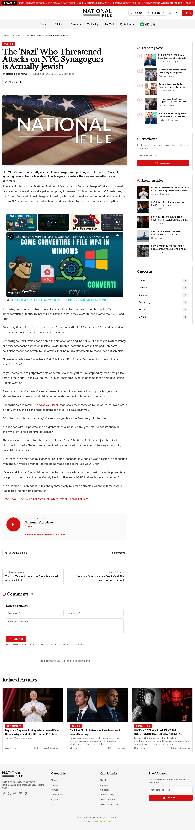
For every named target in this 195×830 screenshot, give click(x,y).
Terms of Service (108, 799)
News (43, 24)
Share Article (15, 82)
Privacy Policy (107, 794)
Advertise (105, 789)
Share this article (18, 553)
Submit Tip (158, 12)
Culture (75, 24)
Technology (93, 24)
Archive (128, 24)
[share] (117, 235)
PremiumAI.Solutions (101, 821)
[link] (11, 236)
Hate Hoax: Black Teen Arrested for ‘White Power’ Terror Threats (45, 499)
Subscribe (165, 163)
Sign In (187, 12)
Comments (119, 553)
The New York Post (45, 404)
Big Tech (110, 24)
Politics (58, 24)
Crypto (54, 804)
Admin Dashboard (109, 804)
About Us (104, 780)
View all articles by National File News (46, 534)
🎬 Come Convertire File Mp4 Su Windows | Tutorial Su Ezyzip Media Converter (64, 237)
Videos (138, 12)
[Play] (85, 222)
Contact (104, 785)
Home (5, 35)
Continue (18, 638)
